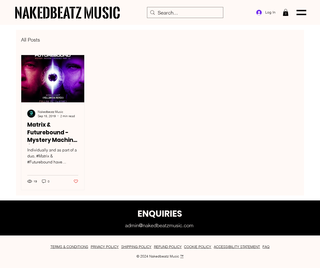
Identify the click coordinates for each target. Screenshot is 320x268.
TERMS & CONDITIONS (69, 246)
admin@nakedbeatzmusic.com (159, 225)
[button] (285, 12)
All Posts (30, 40)
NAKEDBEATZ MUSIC (67, 12)
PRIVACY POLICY (105, 246)
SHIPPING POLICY (136, 246)
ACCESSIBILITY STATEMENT (237, 246)
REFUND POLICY (168, 246)
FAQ (266, 246)
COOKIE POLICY (197, 246)
